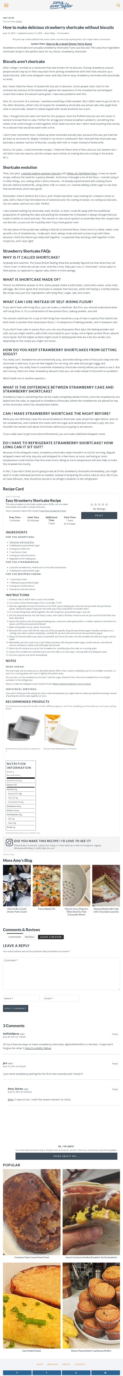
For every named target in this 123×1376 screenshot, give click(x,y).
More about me (65, 1156)
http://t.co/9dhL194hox (38, 1048)
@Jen (11, 1099)
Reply (115, 1034)
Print (99, 515)
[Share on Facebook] (46, 1372)
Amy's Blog (8, 18)
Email (48, 998)
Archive (52, 1364)
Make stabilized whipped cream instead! (72, 684)
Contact (80, 1364)
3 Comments (63, 33)
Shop (40, 1364)
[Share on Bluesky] (105, 1372)
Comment (11, 960)
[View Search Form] (118, 5)
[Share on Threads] (76, 1372)
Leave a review (51, 937)
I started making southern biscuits (41, 173)
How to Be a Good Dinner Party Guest (69, 43)
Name (8, 998)
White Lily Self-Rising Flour (82, 173)
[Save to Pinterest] (17, 1372)
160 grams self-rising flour (21, 542)
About (66, 1364)
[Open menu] (6, 5)
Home (19, 21)
